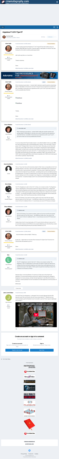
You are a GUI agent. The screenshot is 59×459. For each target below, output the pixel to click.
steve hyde (10, 36)
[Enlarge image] (18, 97)
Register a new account (17, 350)
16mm (18, 37)
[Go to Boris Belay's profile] (8, 189)
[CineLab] (29, 412)
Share (43, 36)
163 (9, 137)
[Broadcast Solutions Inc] (29, 387)
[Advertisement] (29, 15)
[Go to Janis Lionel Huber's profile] (8, 297)
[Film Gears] (29, 403)
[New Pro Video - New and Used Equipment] (29, 376)
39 (9, 305)
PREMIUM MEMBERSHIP (29, 441)
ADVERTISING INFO (29, 444)
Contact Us (30, 453)
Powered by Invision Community (29, 456)
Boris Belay (8, 184)
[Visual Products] (29, 395)
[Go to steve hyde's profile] (4, 37)
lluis (8, 255)
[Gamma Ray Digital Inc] (29, 381)
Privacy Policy (24, 453)
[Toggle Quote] (17, 128)
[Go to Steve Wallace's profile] (8, 129)
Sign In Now (41, 350)
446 (9, 57)
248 (9, 196)
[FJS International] (29, 371)
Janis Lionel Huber (8, 292)
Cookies (36, 453)
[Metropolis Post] (29, 366)
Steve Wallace (8, 124)
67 (9, 267)
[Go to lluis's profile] (8, 260)
